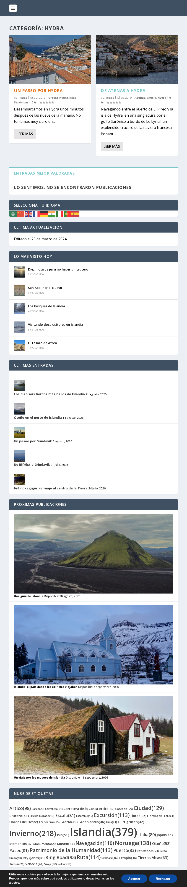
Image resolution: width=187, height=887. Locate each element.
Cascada (124, 809)
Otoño (161, 843)
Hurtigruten (131, 821)
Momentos (20, 844)
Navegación (94, 843)
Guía (111, 822)
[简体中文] (21, 213)
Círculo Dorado (42, 816)
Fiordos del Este (161, 816)
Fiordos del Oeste (26, 822)
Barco (38, 809)
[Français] (36, 213)
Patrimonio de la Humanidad (71, 850)
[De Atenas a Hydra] (137, 59)
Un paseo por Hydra (38, 90)
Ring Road (60, 857)
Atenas (140, 98)
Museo (66, 843)
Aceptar (134, 878)
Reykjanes (33, 858)
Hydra (63, 98)
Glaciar (52, 822)
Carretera (54, 809)
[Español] (75, 213)
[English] (29, 213)
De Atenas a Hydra (123, 90)
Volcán (64, 864)
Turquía (16, 864)
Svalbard (109, 858)
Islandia (103, 831)
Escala (65, 815)
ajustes (14, 882)
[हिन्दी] (52, 213)
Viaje (50, 864)
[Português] (67, 213)
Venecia (34, 864)
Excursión (112, 815)
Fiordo (138, 816)
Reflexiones (148, 851)
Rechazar (163, 878)
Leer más (25, 133)
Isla (63, 834)
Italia (147, 834)
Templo (128, 858)
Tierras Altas (153, 857)
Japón (165, 834)
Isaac (23, 98)
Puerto (124, 850)
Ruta (89, 857)
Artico (20, 808)
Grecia (53, 98)
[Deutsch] (44, 213)
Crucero (19, 815)
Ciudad (149, 808)
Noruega (133, 843)
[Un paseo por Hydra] (50, 59)
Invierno (32, 833)
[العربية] (13, 213)
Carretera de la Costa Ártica (89, 809)
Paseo (19, 850)
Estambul (84, 816)
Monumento (44, 844)
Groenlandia (91, 821)
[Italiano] (60, 213)
